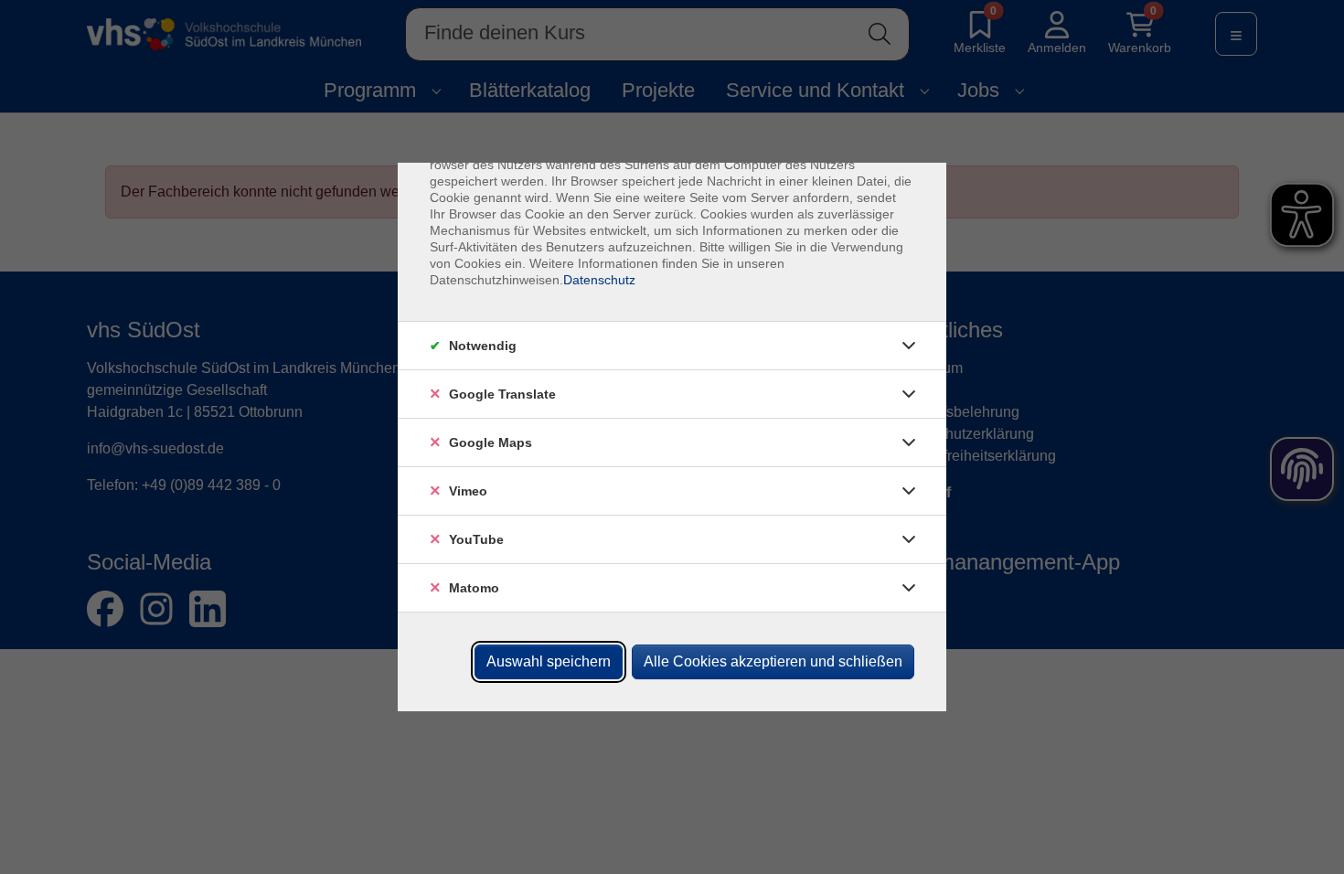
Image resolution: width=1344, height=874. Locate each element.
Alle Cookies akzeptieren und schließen (773, 661)
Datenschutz (599, 279)
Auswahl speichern (548, 661)
